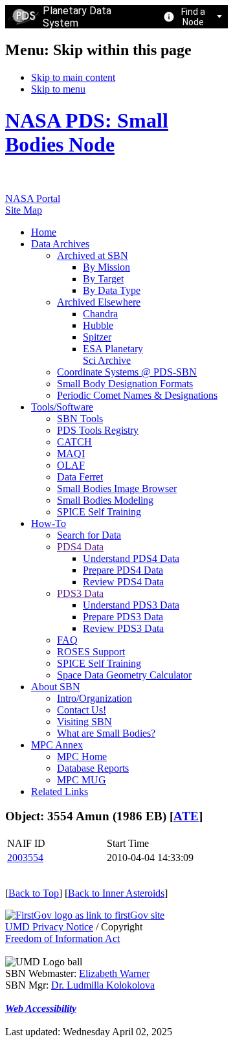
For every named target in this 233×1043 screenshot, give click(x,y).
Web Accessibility (40, 1008)
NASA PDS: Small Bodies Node (86, 132)
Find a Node (193, 16)
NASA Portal (32, 198)
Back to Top (33, 893)
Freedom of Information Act (62, 938)
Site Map (23, 210)
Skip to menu (58, 89)
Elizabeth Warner (114, 973)
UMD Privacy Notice (49, 926)
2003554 (25, 857)
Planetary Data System (77, 17)
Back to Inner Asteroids (116, 893)
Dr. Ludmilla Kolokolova (103, 985)
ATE (186, 816)
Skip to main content (73, 77)
